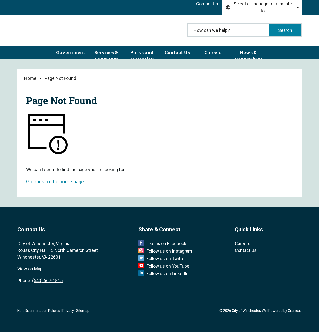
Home (30, 78)
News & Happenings (248, 54)
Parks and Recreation (141, 54)
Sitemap (82, 311)
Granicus (295, 311)
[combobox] (262, 7)
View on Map (30, 268)
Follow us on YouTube (167, 266)
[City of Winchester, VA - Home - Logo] (49, 30)
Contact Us (177, 52)
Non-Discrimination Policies (38, 311)
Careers (212, 52)
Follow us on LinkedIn (167, 273)
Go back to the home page (55, 182)
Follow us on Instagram (169, 251)
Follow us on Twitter (166, 258)
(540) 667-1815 (47, 280)
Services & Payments (106, 54)
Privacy (68, 311)
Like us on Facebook (166, 243)
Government (70, 52)
